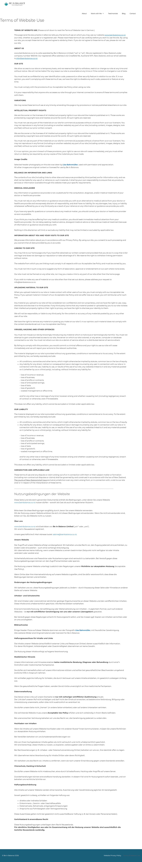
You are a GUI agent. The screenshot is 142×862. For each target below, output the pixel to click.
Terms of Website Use (131, 855)
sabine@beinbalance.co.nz (65, 534)
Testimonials (113, 14)
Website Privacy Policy (112, 855)
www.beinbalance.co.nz (24, 502)
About (84, 14)
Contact (133, 14)
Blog (123, 14)
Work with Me (96, 14)
